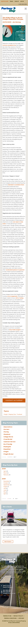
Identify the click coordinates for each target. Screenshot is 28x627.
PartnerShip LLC (10, 621)
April (5, 471)
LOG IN (22, 1)
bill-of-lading (19, 298)
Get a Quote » (7, 541)
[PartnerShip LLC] (9, 9)
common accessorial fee (9, 45)
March (5, 473)
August (5, 486)
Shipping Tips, (12, 414)
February (6, 475)
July (5, 488)
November (6, 481)
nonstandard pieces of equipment (15, 270)
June (5, 490)
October (6, 483)
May (5, 492)
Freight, (6, 414)
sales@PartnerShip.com (9, 593)
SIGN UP (17, 1)
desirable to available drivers (16, 185)
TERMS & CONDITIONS (10, 618)
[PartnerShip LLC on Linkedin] (1, 580)
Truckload (19, 414)
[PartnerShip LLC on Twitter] (4, 580)
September (7, 485)
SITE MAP (21, 618)
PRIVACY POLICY (18, 616)
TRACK (11, 1)
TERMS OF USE (7, 616)
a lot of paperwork (12, 296)
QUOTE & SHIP (4, 1)
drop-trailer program (15, 329)
